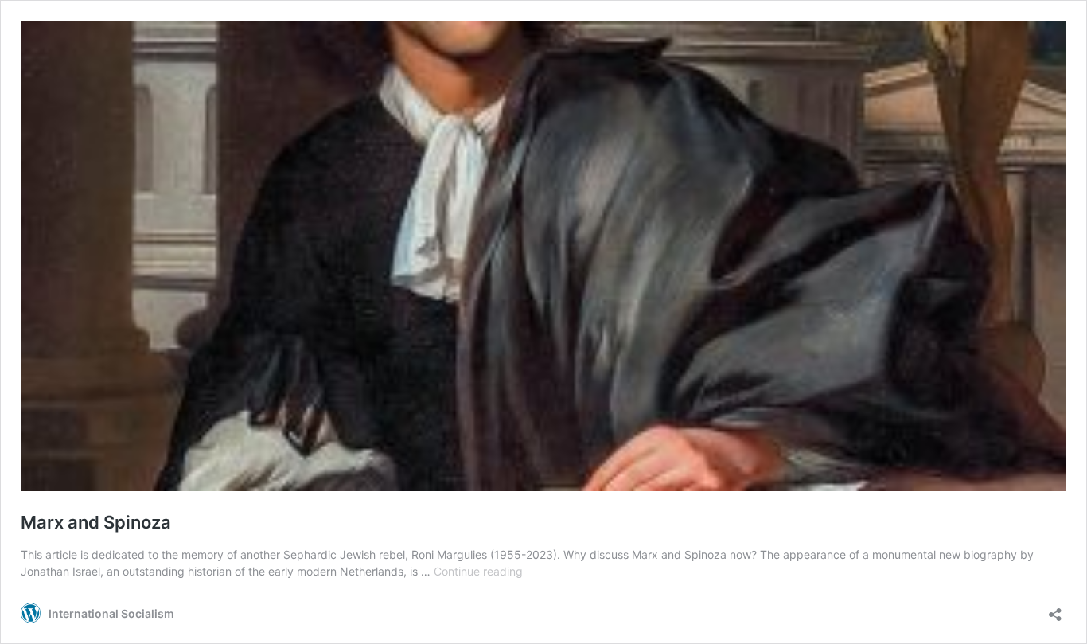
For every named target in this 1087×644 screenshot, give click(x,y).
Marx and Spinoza (96, 522)
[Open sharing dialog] (1055, 609)
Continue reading (478, 571)
